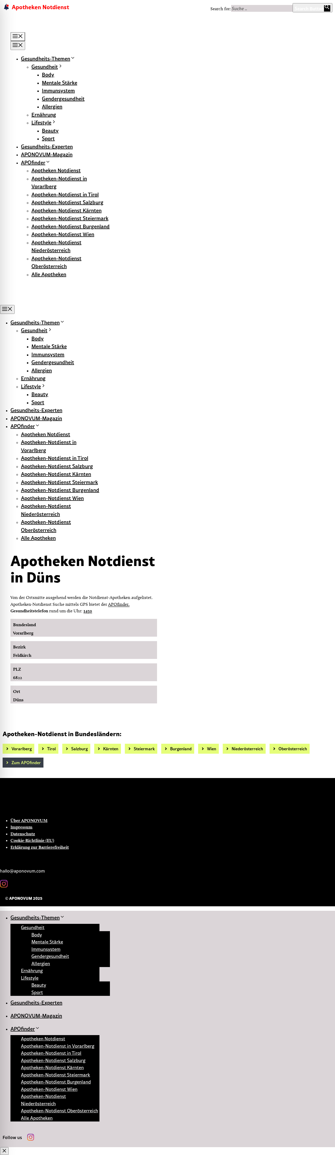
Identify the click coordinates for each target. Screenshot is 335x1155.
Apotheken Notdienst (56, 170)
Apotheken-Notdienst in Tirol (65, 194)
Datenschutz (22, 833)
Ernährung (43, 114)
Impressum (21, 827)
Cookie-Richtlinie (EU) (32, 840)
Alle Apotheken (48, 274)
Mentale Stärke (59, 82)
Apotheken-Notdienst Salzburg (67, 202)
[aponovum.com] (42, 300)
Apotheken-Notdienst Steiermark (69, 218)
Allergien (52, 106)
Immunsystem (58, 90)
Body (48, 74)
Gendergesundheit (63, 98)
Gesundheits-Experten (47, 146)
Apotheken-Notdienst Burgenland (70, 226)
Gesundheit (44, 66)
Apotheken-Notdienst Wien (62, 234)
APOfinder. (119, 604)
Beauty (50, 130)
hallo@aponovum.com (22, 871)
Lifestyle (41, 122)
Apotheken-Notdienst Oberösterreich (59, 1110)
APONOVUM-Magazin (46, 154)
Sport (48, 138)
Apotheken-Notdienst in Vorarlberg (57, 1046)
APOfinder (33, 162)
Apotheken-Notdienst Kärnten (66, 210)
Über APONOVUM (28, 820)
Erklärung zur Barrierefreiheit (39, 847)
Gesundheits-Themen (45, 58)
